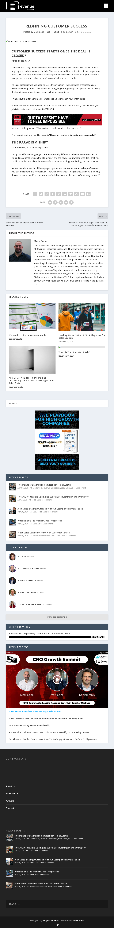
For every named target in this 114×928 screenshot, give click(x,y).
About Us (10, 786)
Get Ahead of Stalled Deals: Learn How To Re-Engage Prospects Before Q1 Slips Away (53, 739)
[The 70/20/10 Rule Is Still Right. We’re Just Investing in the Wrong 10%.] (12, 498)
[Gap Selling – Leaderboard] (57, 124)
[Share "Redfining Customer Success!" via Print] (88, 194)
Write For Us (12, 793)
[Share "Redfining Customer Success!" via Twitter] (41, 194)
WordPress (78, 920)
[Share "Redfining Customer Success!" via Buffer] (70, 194)
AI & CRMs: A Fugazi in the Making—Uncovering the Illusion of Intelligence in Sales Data (31, 380)
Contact (10, 808)
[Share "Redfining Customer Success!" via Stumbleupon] (76, 194)
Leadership (37, 488)
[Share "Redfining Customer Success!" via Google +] (47, 194)
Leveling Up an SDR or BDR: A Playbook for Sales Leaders (81, 336)
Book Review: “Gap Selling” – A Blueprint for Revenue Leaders (40, 633)
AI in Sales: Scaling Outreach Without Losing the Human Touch (50, 508)
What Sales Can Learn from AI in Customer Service (44, 532)
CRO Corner (67, 31)
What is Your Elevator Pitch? (74, 352)
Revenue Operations (51, 488)
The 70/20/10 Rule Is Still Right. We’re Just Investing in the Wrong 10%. (54, 496)
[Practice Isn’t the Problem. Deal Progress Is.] (12, 522)
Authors (10, 800)
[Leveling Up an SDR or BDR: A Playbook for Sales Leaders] (81, 317)
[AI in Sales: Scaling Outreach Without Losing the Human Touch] (12, 510)
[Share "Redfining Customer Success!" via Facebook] (35, 194)
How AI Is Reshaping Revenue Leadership (29, 725)
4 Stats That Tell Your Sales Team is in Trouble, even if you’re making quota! (49, 732)
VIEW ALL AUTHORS (57, 617)
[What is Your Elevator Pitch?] (81, 347)
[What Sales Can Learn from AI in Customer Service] (12, 534)
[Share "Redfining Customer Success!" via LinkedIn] (65, 194)
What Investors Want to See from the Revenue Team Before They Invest (46, 718)
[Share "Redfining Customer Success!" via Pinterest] (59, 194)
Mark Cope (39, 31)
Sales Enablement (78, 488)
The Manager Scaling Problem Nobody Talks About (44, 484)
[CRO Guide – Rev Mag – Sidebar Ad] (57, 468)
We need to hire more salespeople (27, 335)
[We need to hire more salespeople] (32, 317)
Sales (68, 488)
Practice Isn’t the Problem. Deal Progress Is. (40, 520)
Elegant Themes (51, 920)
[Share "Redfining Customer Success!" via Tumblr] (53, 194)
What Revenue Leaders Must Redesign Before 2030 (35, 711)
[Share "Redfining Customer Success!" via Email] (82, 194)
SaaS (63, 488)
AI (31, 488)
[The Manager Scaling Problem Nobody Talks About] (12, 486)
